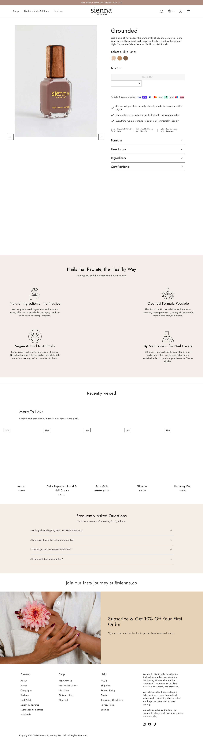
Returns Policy (108, 690)
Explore (58, 11)
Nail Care (64, 690)
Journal (24, 685)
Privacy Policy (108, 704)
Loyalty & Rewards (30, 704)
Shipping (105, 685)
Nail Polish (26, 700)
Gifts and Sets (66, 695)
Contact (105, 695)
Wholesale (26, 714)
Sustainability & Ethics (36, 11)
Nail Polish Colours (68, 685)
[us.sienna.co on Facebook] (149, 724)
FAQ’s (104, 680)
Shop (16, 11)
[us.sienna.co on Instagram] (144, 724)
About (24, 680)
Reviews (25, 695)
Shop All (63, 700)
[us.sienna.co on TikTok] (155, 724)
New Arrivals (65, 680)
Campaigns (26, 690)
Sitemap (105, 709)
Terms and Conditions (112, 700)
